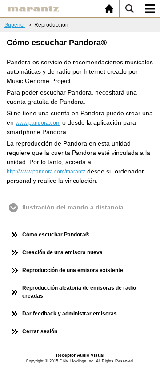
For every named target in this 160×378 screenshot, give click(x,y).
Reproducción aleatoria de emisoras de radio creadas (79, 292)
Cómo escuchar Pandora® (55, 235)
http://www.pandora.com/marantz (46, 172)
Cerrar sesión (39, 331)
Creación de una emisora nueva (62, 252)
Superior (14, 25)
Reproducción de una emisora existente (72, 270)
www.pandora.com (38, 123)
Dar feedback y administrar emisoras (69, 314)
